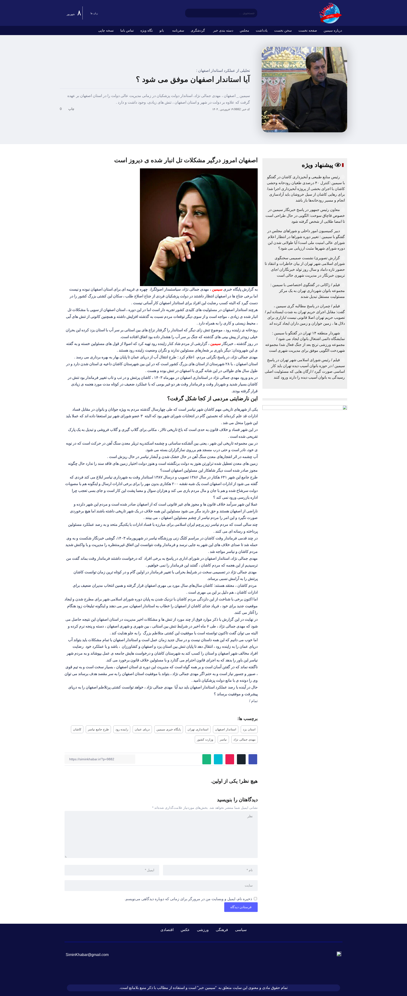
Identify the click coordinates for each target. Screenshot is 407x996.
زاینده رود (121, 729)
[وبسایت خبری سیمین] (330, 13)
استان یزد (249, 729)
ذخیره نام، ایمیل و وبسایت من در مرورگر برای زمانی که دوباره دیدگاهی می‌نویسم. (188, 899)
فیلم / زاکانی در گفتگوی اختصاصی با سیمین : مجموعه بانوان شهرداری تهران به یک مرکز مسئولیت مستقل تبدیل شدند (307, 290)
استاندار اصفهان (225, 729)
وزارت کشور (205, 739)
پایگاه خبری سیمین (168, 729)
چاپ (71, 109)
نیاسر (223, 739)
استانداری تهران (197, 729)
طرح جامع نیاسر (98, 729)
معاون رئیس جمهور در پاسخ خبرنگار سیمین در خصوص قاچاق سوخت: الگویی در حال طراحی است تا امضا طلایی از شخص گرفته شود (305, 215)
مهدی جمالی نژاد (244, 739)
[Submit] (188, 13)
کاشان (77, 729)
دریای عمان (142, 729)
